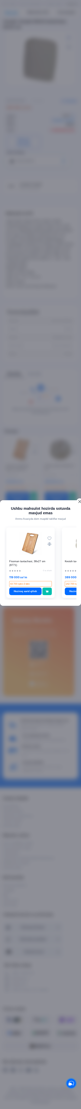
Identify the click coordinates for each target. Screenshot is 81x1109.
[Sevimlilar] (49, 538)
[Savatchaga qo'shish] (47, 591)
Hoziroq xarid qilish (25, 591)
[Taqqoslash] (49, 544)
